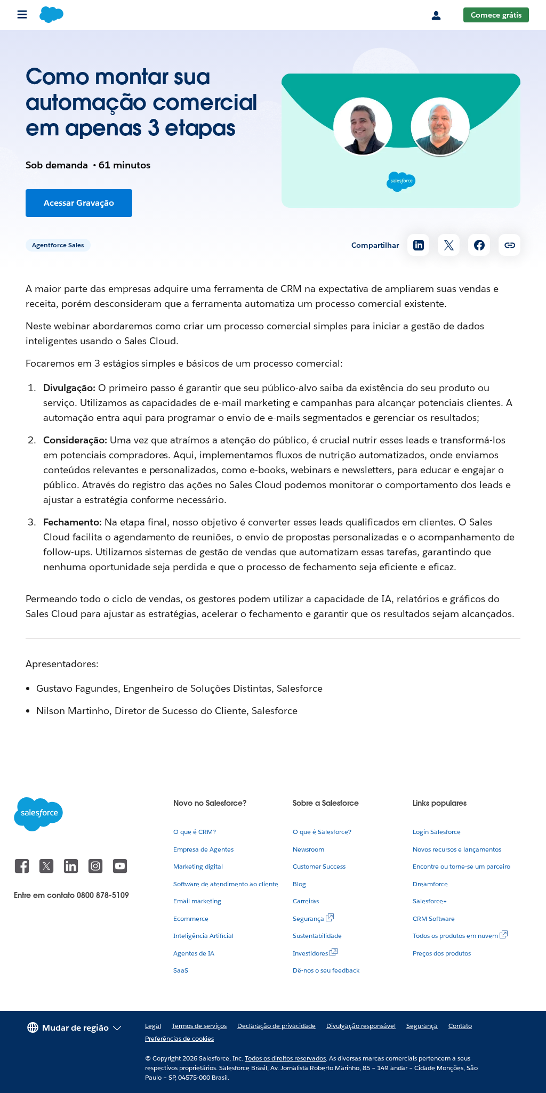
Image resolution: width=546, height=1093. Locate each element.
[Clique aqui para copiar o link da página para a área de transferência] (509, 245)
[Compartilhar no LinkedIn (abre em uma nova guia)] (418, 245)
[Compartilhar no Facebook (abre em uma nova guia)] (479, 245)
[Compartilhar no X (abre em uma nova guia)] (449, 245)
